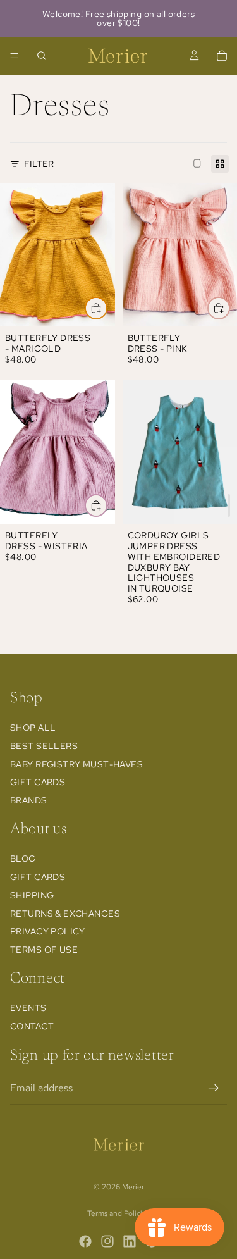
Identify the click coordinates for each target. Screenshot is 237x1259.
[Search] (42, 56)
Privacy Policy (47, 931)
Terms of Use (44, 949)
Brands (28, 800)
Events (28, 1008)
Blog (23, 858)
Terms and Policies (118, 1213)
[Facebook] (85, 1241)
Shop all (33, 727)
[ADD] (229, 505)
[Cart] (222, 56)
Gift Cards (37, 782)
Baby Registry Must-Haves (76, 764)
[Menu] (14, 55)
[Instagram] (107, 1241)
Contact (32, 1026)
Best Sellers (44, 746)
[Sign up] (213, 1088)
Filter (39, 164)
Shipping (32, 895)
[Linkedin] (129, 1241)
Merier (133, 1187)
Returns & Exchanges (65, 913)
